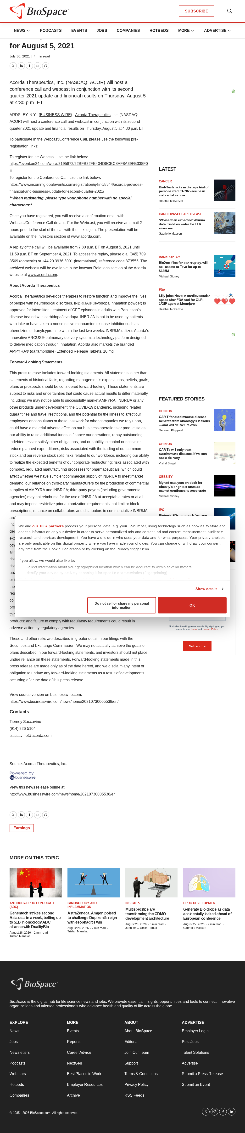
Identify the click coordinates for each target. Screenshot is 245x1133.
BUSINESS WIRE (55, 115)
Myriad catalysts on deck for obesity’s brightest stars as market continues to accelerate (182, 487)
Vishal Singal (167, 463)
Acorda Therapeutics (93, 115)
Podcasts (51, 30)
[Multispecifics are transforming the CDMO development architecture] (151, 883)
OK (192, 605)
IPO (161, 510)
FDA (162, 290)
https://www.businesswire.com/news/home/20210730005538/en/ (64, 701)
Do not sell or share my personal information (122, 605)
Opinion (165, 411)
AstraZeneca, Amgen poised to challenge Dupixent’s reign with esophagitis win (92, 917)
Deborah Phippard (171, 430)
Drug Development (200, 903)
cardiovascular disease (180, 214)
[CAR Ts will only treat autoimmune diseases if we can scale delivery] (224, 453)
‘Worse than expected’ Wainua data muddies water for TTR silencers (182, 224)
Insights (132, 903)
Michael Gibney (169, 276)
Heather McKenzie (171, 201)
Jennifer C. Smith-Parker (141, 928)
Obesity (166, 477)
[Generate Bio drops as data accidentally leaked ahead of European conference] (209, 883)
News (20, 30)
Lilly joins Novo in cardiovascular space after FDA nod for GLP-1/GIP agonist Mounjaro (184, 300)
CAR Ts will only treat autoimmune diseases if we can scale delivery (183, 454)
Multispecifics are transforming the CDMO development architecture (147, 913)
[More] (28, 31)
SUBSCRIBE (196, 11)
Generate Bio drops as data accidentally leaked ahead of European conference (207, 913)
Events (79, 30)
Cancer (165, 181)
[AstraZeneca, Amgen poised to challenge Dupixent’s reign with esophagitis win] (93, 883)
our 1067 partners (48, 526)
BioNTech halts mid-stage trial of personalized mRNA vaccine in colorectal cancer (184, 191)
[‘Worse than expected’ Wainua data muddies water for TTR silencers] (224, 223)
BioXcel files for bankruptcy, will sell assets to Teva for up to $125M (183, 267)
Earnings (21, 828)
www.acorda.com (85, 236)
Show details (206, 589)
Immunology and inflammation (82, 905)
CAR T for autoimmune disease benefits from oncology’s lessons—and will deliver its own (184, 421)
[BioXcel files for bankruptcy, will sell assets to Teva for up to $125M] (224, 266)
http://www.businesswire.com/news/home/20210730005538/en (63, 794)
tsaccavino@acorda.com (30, 735)
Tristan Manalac (20, 936)
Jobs (102, 30)
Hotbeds (159, 30)
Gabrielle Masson (170, 233)
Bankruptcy (169, 257)
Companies (128, 30)
